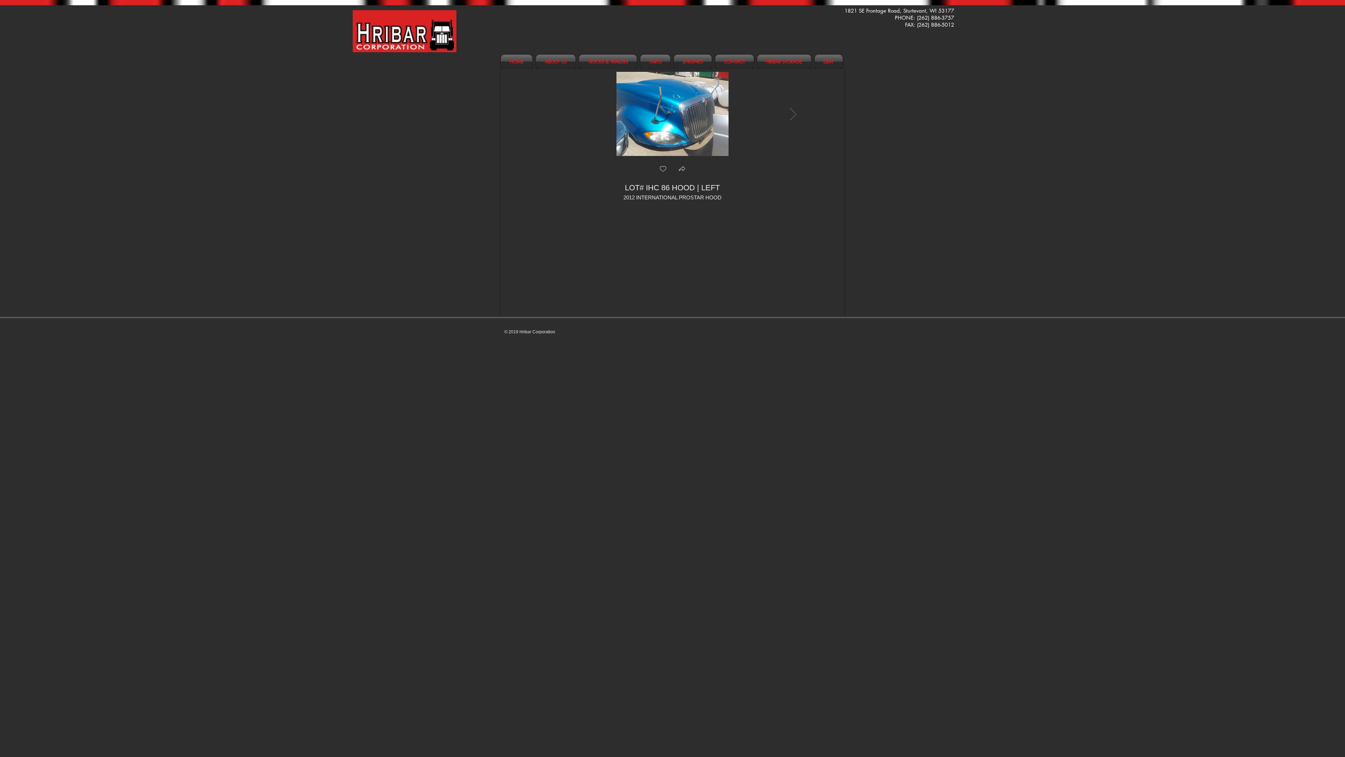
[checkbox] (663, 169)
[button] (682, 169)
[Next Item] (793, 114)
